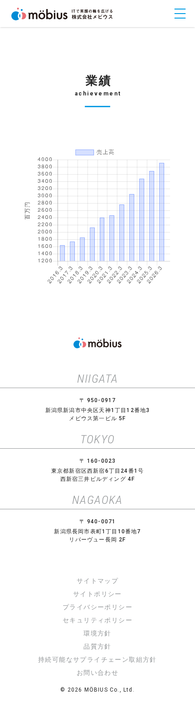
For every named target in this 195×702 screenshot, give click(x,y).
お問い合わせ (97, 672)
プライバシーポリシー (97, 607)
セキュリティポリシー (97, 620)
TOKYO (97, 439)
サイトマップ (97, 580)
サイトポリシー (97, 594)
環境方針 (97, 633)
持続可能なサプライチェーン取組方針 (97, 659)
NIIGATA (97, 378)
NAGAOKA (97, 500)
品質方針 (97, 646)
